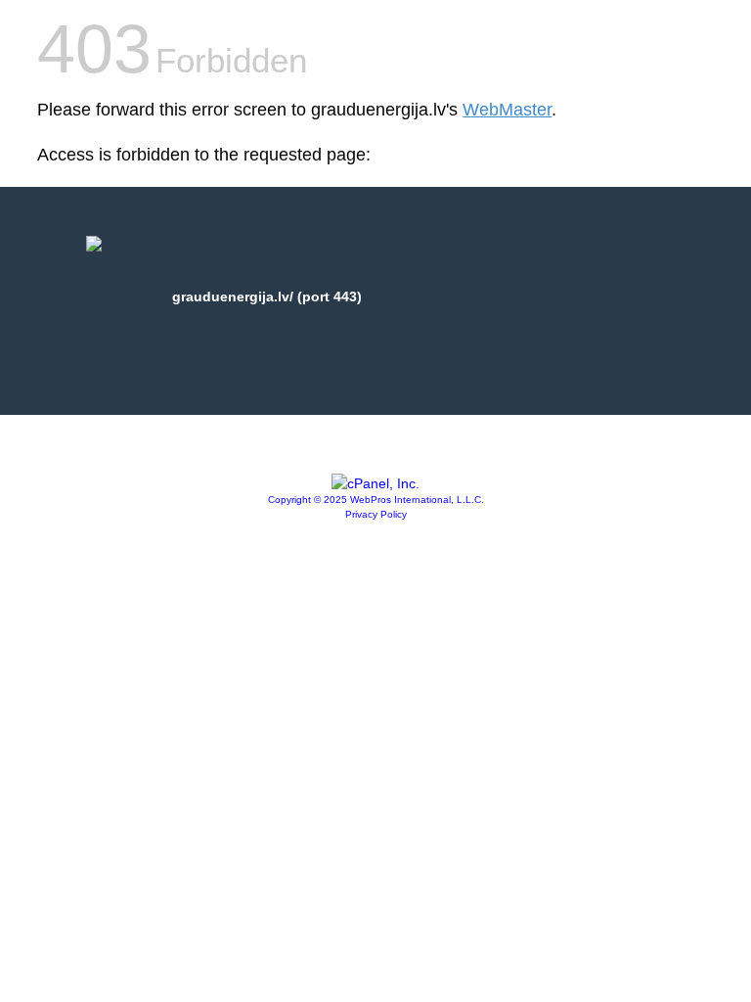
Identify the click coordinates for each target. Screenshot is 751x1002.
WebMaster (507, 109)
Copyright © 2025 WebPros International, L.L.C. (376, 499)
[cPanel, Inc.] (375, 483)
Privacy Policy (376, 514)
